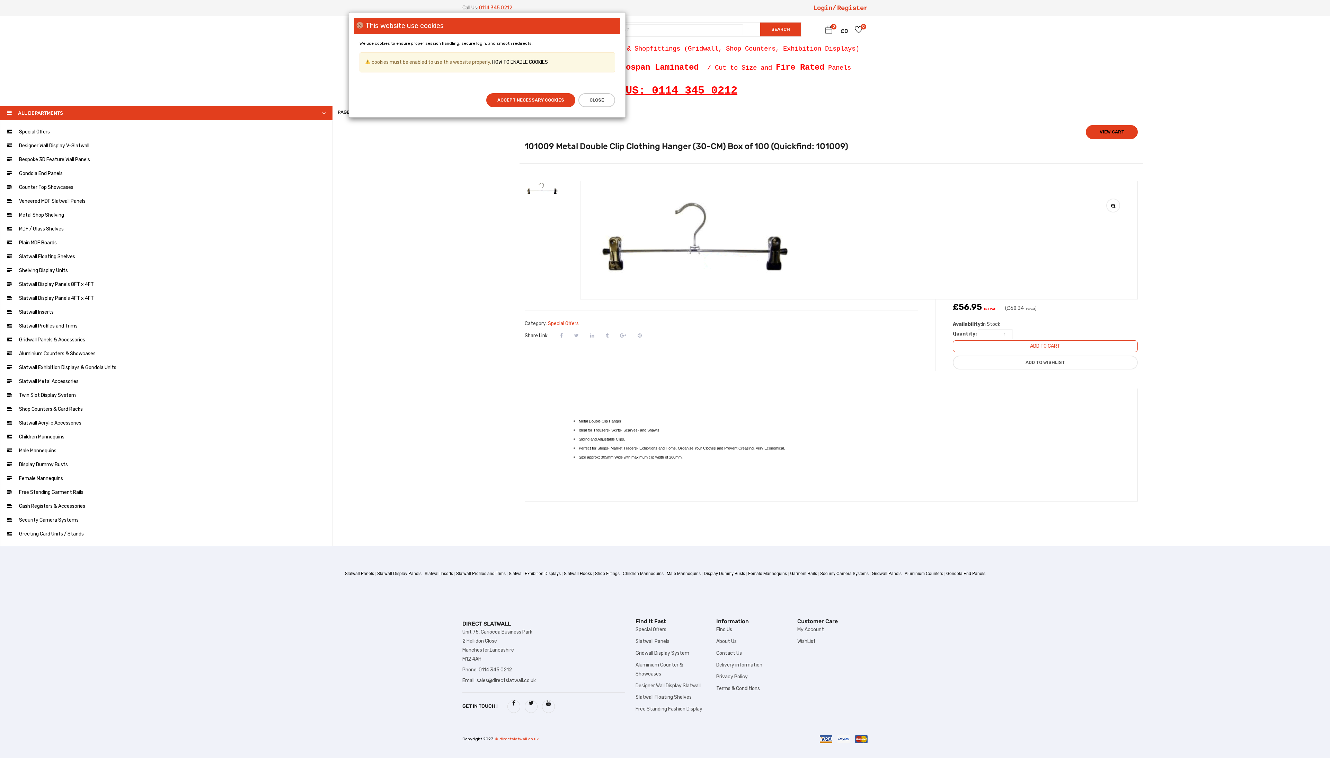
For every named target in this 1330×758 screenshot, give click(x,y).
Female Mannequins (41, 478)
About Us (726, 641)
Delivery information (739, 665)
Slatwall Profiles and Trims (48, 326)
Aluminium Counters (924, 573)
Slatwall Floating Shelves (47, 257)
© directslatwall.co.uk (517, 739)
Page (344, 112)
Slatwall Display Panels (399, 573)
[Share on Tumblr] (607, 335)
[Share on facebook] (561, 335)
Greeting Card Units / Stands (51, 534)
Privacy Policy (732, 677)
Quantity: (965, 334)
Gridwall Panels (887, 573)
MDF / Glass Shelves (41, 229)
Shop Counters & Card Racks (51, 409)
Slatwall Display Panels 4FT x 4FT (56, 298)
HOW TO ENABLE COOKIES (519, 62)
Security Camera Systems (49, 520)
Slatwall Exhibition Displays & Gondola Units (67, 368)
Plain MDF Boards (38, 243)
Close (596, 100)
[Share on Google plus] (623, 335)
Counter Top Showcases (46, 187)
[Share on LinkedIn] (592, 335)
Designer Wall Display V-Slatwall (54, 146)
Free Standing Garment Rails (51, 492)
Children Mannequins (41, 437)
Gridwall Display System (662, 653)
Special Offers (34, 132)
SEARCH (780, 29)
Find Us (724, 630)
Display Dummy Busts (43, 465)
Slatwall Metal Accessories (49, 381)
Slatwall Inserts (36, 312)
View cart (1112, 131)
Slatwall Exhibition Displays (535, 573)
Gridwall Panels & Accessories (52, 340)
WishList (806, 641)
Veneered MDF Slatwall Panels (52, 201)
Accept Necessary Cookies (530, 100)
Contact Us (729, 653)
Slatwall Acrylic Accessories (50, 423)
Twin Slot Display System (47, 395)
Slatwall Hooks (578, 573)
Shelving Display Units (43, 270)
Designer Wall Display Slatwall (668, 686)
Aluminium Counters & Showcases (57, 354)
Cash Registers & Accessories (52, 506)
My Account (810, 630)
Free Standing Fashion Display (669, 709)
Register (852, 8)
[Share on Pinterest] (640, 335)
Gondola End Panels (41, 173)
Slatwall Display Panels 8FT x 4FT (56, 284)
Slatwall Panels (359, 573)
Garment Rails (803, 573)
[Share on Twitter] (576, 335)
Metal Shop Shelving (41, 215)
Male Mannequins (37, 451)
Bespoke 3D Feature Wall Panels (54, 160)
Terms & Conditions (738, 688)
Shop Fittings (607, 573)
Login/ (824, 8)
